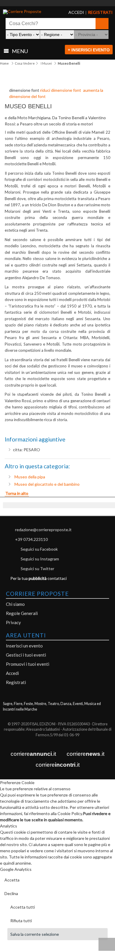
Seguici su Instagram (40, 558)
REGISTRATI (93, 12)
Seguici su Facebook (39, 549)
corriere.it (33, 754)
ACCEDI (71, 12)
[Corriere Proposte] (26, 11)
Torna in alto (16, 493)
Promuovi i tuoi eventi (27, 664)
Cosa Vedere (25, 63)
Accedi (12, 673)
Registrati (16, 682)
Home (4, 63)
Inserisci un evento (24, 645)
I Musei (46, 63)
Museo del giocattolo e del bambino (47, 484)
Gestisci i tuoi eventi (26, 654)
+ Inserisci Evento (89, 50)
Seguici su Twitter (37, 568)
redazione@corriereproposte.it (43, 529)
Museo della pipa (29, 476)
